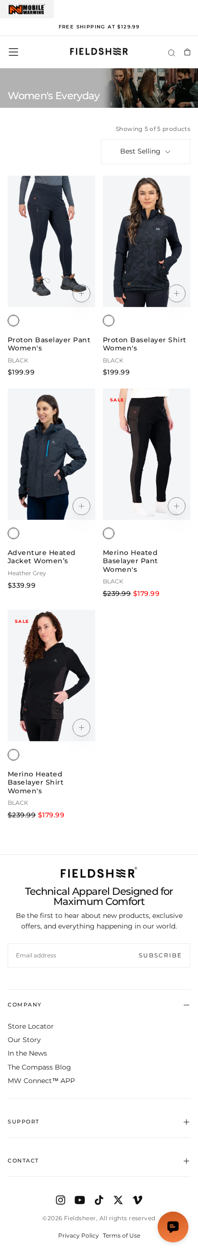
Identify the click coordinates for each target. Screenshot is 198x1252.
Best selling (140, 151)
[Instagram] (60, 1200)
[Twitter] (118, 1200)
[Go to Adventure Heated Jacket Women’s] (51, 454)
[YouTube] (80, 1200)
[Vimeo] (137, 1200)
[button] (13, 52)
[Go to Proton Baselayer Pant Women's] (51, 241)
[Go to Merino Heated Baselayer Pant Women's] (146, 454)
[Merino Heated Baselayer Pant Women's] (108, 533)
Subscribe (160, 955)
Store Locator (31, 1026)
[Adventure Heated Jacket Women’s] (13, 533)
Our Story (24, 1039)
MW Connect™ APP (41, 1080)
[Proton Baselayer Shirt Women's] (108, 320)
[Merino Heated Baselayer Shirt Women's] (13, 755)
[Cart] (187, 52)
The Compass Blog (39, 1067)
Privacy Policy (78, 1235)
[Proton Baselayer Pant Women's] (13, 320)
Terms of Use (121, 1235)
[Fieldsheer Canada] (99, 872)
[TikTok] (99, 1200)
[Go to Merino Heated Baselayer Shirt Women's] (51, 675)
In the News (27, 1053)
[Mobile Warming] (27, 9)
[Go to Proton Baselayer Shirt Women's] (146, 241)
